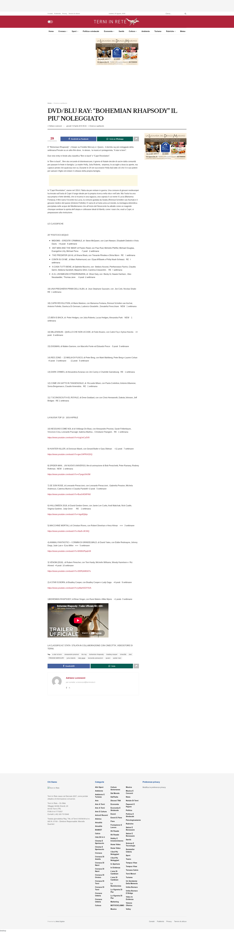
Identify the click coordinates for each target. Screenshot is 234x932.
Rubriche (170, 31)
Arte (96, 800)
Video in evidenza (129, 898)
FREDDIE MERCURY (56, 658)
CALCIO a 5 (100, 837)
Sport (74, 31)
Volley (128, 909)
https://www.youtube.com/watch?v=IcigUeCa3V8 (68, 438)
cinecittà (123, 654)
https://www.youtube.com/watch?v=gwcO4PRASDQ (70, 454)
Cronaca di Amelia (99, 857)
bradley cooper (112, 654)
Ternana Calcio (132, 870)
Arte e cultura (101, 811)
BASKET (98, 830)
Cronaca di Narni (99, 870)
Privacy (64, 13)
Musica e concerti (129, 792)
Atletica (98, 819)
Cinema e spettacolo (60, 103)
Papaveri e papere (130, 805)
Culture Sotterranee (115, 788)
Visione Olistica (129, 904)
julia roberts (71, 658)
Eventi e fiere (116, 817)
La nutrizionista (116, 884)
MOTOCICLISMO (117, 905)
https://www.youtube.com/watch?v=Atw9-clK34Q (68, 531)
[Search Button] (185, 13)
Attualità (98, 822)
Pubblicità (57, 13)
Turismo (157, 31)
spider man (117, 658)
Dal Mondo (115, 793)
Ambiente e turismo (100, 795)
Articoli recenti (101, 815)
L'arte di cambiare (114, 872)
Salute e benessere (130, 828)
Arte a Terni (100, 804)
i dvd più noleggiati (115, 852)
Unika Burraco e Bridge (132, 891)
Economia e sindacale (115, 809)
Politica (129, 810)
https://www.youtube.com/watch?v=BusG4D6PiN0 (69, 494)
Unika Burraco (132, 887)
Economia (108, 31)
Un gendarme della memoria (132, 882)
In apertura (115, 864)
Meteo (182, 31)
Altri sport (99, 787)
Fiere (113, 821)
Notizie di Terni (132, 800)
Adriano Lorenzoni (55, 126)
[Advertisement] (117, 5)
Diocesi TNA (116, 800)
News (128, 797)
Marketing (115, 901)
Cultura (132, 31)
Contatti (50, 13)
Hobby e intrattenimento (117, 839)
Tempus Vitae (131, 862)
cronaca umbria (98, 900)
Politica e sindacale (91, 31)
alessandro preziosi (72, 654)
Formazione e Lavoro (116, 826)
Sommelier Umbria (130, 850)
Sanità (121, 31)
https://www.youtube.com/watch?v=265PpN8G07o (69, 571)
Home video (116, 844)
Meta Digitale (60, 921)
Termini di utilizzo (74, 13)
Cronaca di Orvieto (99, 876)
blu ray (84, 654)
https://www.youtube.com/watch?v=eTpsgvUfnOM (69, 474)
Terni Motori (131, 873)
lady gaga (81, 658)
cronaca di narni (99, 863)
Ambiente (145, 31)
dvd (130, 654)
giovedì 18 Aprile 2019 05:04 (76, 126)
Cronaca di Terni (99, 882)
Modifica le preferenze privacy (154, 787)
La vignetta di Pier (116, 890)
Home (51, 31)
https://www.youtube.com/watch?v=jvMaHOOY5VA (69, 588)
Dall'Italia (114, 797)
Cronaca (62, 31)
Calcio (97, 833)
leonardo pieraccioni (95, 658)
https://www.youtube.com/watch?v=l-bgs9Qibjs (68, 514)
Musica (114, 909)
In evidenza (115, 867)
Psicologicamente (133, 820)
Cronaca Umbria (98, 894)
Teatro (128, 859)
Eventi (113, 814)
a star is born (57, 654)
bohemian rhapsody (96, 654)
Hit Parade (115, 831)
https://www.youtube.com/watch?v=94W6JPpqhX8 (69, 551)
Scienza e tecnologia (130, 844)
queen (108, 658)
